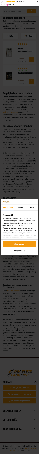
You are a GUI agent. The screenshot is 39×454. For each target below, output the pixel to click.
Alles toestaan (19, 244)
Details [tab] (20, 207)
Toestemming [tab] (7, 207)
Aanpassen (18, 251)
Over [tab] (32, 207)
